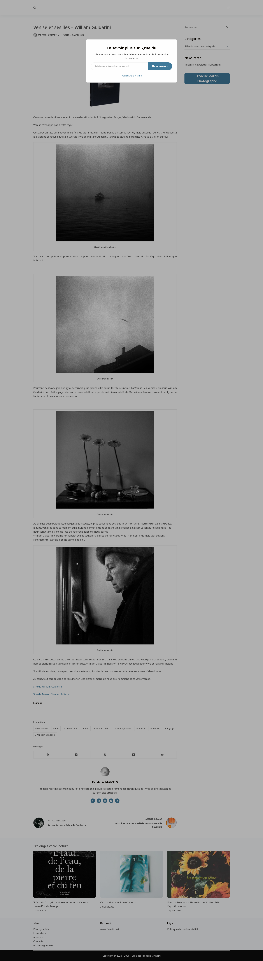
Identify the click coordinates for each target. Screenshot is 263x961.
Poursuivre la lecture (131, 75)
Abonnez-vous (160, 66)
